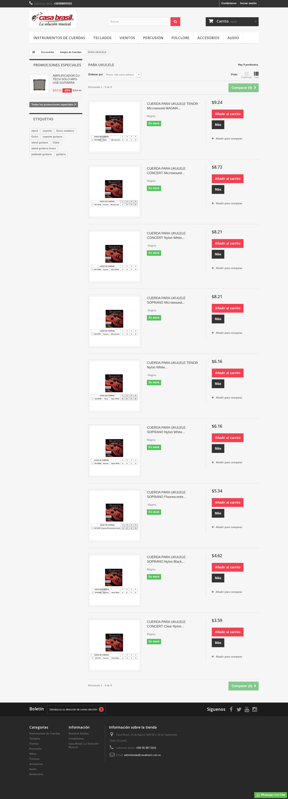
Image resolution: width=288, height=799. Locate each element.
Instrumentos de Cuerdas (59, 37)
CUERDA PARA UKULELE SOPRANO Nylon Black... (166, 559)
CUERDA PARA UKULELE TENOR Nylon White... (172, 365)
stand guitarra (39, 142)
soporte (47, 130)
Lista (256, 77)
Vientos (127, 37)
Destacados (36, 774)
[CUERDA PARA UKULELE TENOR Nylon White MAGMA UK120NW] (114, 386)
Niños (32, 753)
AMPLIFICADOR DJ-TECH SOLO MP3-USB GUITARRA (66, 79)
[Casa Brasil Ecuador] (65, 18)
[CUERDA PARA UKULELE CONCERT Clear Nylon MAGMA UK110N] (114, 645)
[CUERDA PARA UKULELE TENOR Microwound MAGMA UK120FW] (114, 127)
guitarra (61, 154)
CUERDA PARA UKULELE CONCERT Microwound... (166, 171)
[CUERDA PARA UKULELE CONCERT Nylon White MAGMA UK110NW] (114, 256)
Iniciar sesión (248, 3)
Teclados (102, 37)
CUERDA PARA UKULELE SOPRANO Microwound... (166, 300)
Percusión (153, 37)
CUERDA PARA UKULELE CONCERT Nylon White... (166, 235)
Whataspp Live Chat (272, 794)
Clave (56, 142)
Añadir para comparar (229, 138)
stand (34, 130)
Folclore (180, 37)
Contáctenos (228, 3)
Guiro (34, 136)
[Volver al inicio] (33, 52)
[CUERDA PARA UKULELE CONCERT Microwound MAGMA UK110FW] (114, 191)
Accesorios (208, 37)
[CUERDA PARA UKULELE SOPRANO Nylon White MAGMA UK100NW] (114, 450)
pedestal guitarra (41, 154)
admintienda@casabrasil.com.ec (142, 755)
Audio (233, 37)
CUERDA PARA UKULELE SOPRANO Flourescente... (166, 494)
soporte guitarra (52, 136)
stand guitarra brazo (43, 148)
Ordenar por (95, 74)
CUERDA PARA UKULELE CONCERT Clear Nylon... (166, 624)
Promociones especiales (57, 65)
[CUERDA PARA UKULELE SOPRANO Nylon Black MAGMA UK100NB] (114, 580)
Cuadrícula (246, 77)
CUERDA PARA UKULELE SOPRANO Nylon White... (166, 430)
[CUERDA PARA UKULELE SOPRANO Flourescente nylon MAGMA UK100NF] (114, 515)
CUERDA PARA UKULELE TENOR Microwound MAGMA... (172, 106)
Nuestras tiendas (79, 733)
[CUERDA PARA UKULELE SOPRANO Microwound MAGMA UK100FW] (114, 321)
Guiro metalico (65, 130)
